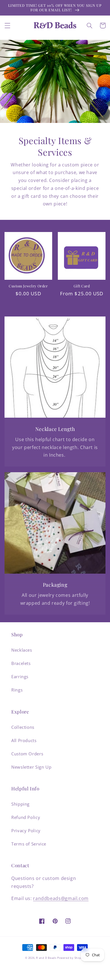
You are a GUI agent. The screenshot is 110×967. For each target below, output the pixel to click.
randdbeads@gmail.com (61, 898)
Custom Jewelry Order (28, 286)
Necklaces (21, 650)
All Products (24, 740)
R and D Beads (46, 958)
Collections (22, 727)
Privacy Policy (26, 830)
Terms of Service (28, 844)
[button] (7, 25)
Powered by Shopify (71, 958)
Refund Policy (25, 817)
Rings (17, 690)
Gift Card (82, 286)
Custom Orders (27, 753)
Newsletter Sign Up (31, 767)
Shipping (20, 804)
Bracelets (21, 663)
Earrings (19, 676)
